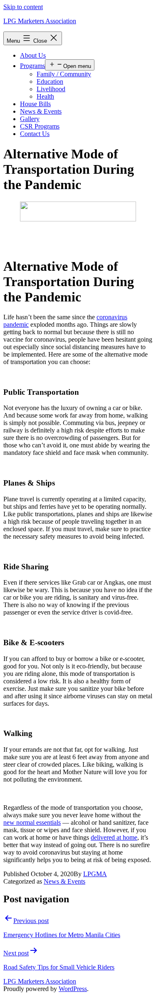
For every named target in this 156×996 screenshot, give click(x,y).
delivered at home (114, 837)
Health (45, 96)
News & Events (41, 111)
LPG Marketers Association (39, 20)
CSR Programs (39, 126)
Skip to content (23, 6)
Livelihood (51, 88)
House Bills (35, 103)
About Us (33, 55)
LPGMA (95, 873)
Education (50, 81)
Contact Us (35, 133)
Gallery (30, 118)
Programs (32, 65)
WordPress (73, 988)
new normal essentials (32, 822)
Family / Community (64, 74)
